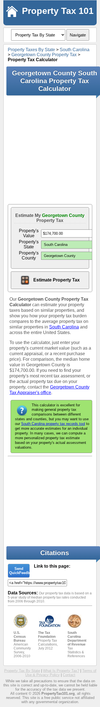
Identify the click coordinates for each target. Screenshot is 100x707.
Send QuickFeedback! (19, 571)
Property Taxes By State (31, 49)
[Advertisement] (50, 150)
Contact (69, 675)
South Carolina (74, 49)
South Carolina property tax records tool (53, 424)
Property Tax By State (22, 671)
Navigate (78, 35)
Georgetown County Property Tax (44, 54)
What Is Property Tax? (61, 671)
